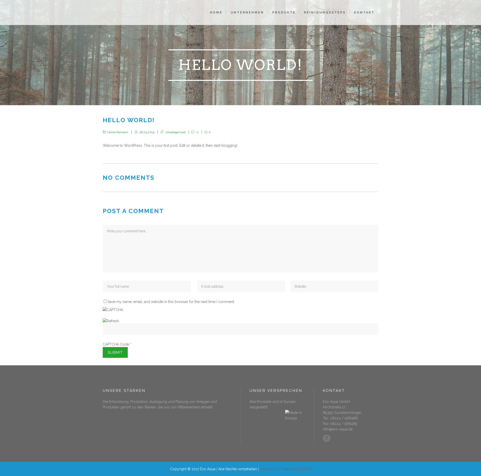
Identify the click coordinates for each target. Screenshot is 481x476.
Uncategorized (175, 132)
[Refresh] (111, 321)
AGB (307, 469)
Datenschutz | (292, 469)
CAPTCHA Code (116, 344)
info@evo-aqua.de (337, 429)
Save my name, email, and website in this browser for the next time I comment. (171, 302)
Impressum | (270, 469)
